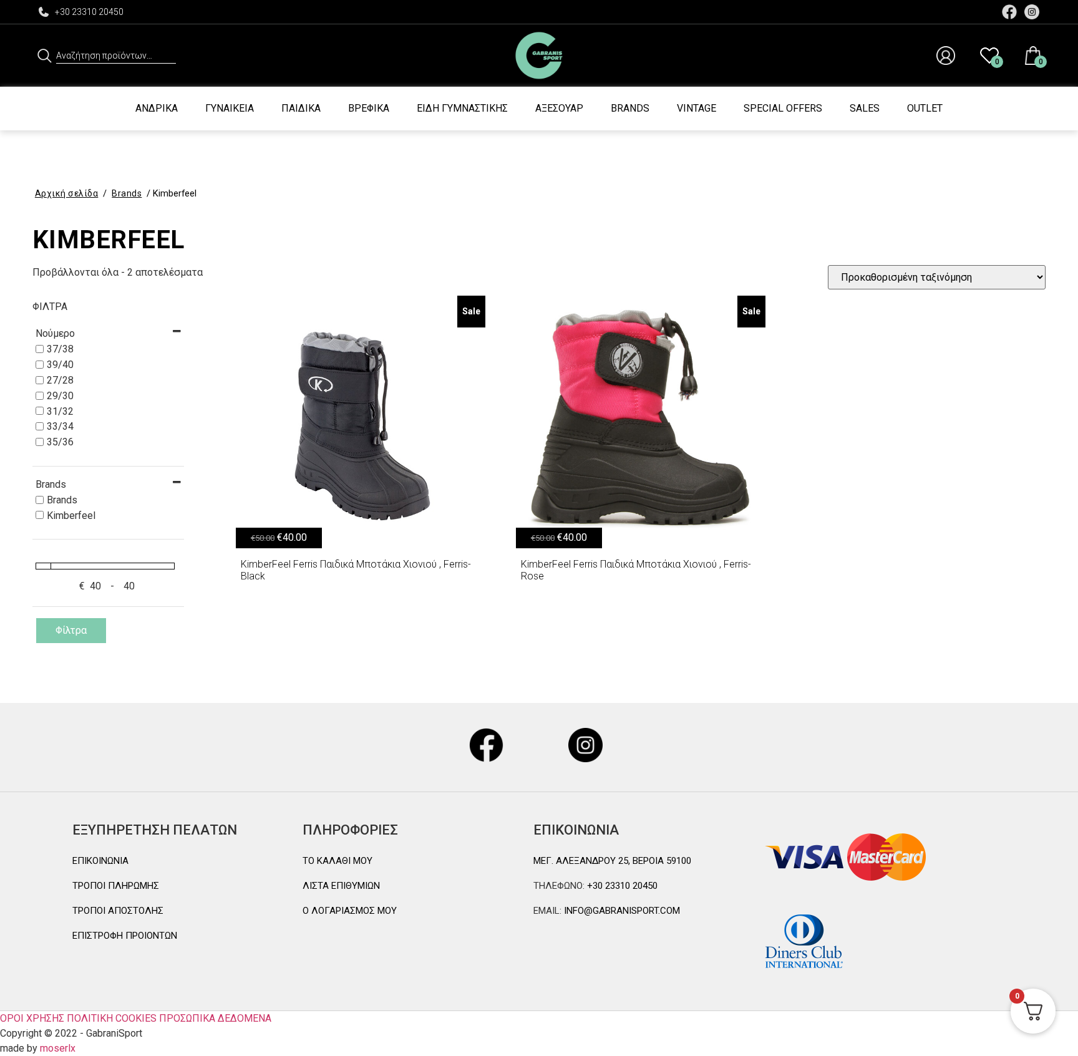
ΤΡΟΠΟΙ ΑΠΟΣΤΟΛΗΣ (117, 910)
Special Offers (783, 108)
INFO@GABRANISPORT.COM (620, 910)
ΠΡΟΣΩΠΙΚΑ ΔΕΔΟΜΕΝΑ (215, 1018)
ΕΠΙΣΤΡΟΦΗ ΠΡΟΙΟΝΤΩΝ (124, 935)
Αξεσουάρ (559, 108)
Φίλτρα (71, 630)
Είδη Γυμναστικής (462, 108)
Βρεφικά (368, 108)
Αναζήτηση (44, 55)
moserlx (57, 1048)
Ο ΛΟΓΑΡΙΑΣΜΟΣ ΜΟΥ (350, 910)
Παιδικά (301, 108)
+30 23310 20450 (89, 12)
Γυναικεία (229, 108)
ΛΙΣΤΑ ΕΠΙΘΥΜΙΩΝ (341, 885)
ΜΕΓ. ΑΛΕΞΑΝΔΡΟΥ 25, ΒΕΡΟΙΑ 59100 (612, 860)
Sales (865, 108)
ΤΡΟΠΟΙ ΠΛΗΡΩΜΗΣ (115, 885)
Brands (630, 108)
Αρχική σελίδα (67, 193)
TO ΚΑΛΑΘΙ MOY (337, 860)
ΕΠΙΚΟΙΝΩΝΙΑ (100, 860)
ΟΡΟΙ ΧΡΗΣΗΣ (32, 1018)
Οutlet (925, 108)
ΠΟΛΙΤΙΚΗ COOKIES (112, 1018)
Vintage (696, 108)
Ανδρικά (156, 108)
